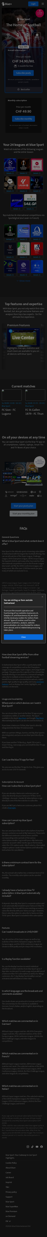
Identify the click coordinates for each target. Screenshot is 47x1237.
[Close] (42, 596)
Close (23, 637)
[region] (23, 618)
